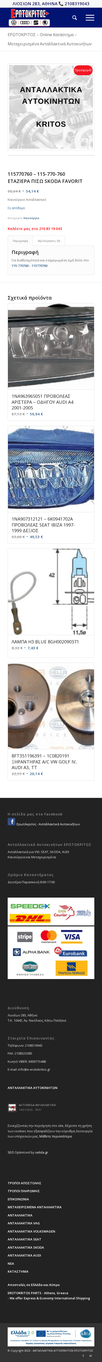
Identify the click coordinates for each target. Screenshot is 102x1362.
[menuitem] (70, 17)
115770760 (39, 265)
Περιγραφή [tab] (20, 241)
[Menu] (85, 17)
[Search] (70, 17)
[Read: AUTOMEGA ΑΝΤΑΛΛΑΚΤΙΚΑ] (12, 1107)
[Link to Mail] (90, 1356)
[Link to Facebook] (83, 1356)
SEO (11, 1152)
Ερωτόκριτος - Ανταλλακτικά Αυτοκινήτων (48, 824)
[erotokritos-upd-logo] (42, 17)
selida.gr (41, 1152)
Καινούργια (31, 218)
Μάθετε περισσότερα (55, 1136)
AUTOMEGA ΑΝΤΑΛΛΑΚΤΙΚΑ (37, 1105)
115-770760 (20, 265)
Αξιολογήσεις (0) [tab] (49, 241)
